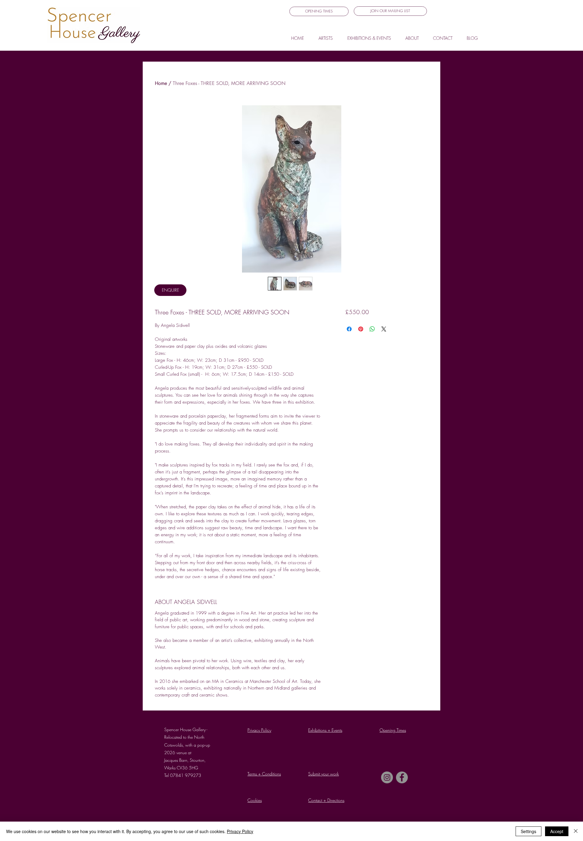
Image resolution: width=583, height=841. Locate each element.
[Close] (575, 831)
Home (161, 83)
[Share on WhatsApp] (372, 329)
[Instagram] (387, 777)
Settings (528, 831)
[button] (390, 11)
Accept (556, 831)
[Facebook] (402, 777)
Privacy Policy (240, 831)
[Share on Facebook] (349, 329)
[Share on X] (383, 329)
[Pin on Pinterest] (360, 329)
